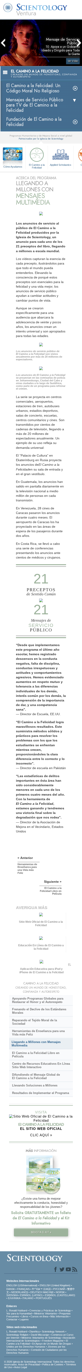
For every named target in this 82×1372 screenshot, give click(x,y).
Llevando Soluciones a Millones (34, 1085)
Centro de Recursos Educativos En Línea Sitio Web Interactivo (41, 1065)
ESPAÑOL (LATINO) (31, 1295)
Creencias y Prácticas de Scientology (50, 1310)
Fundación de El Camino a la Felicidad (34, 122)
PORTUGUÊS (44, 1298)
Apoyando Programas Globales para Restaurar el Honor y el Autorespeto (37, 1000)
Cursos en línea (39, 1316)
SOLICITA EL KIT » (41, 1232)
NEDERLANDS (19, 1292)
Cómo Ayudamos (12, 166)
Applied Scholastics (60, 164)
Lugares (24, 1319)
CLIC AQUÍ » (41, 1135)
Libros (24, 1316)
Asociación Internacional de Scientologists (40, 1339)
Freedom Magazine (53, 1340)
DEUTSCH (36, 1292)
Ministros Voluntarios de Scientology (41, 1337)
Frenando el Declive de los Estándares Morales (39, 1011)
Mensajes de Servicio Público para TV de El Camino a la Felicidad (34, 105)
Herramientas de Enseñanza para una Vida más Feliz (38, 1032)
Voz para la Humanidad (19, 1313)
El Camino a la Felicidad (37, 165)
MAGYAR (48, 1292)
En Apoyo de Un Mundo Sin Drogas (51, 1343)
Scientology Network (53, 1331)
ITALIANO (27, 1298)
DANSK (10, 1289)
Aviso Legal (20, 1367)
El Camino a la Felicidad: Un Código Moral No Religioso (33, 88)
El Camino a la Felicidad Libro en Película (35, 1054)
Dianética (34, 1331)
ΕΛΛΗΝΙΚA (14, 1298)
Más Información (59, 1316)
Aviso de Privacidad (29, 1364)
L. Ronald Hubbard (16, 1310)
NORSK (60, 1292)
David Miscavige (40, 1334)
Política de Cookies (52, 1364)
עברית (36, 1289)
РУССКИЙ (59, 1289)
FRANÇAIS (23, 1289)
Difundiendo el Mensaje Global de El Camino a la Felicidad (36, 1076)
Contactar (11, 1319)
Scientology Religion (17, 1334)
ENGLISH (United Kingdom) (55, 1285)
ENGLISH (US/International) (21, 1285)
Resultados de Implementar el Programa (40, 1093)
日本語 (47, 1289)
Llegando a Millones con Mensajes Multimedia (36, 1043)
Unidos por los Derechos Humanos (25, 1346)
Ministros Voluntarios (45, 1313)
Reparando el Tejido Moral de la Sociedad (34, 1022)
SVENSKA (12, 1295)
